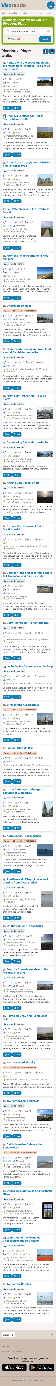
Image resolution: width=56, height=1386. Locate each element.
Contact (5, 1346)
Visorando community (12, 1351)
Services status (19, 1380)
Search (45, 39)
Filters (15, 39)
